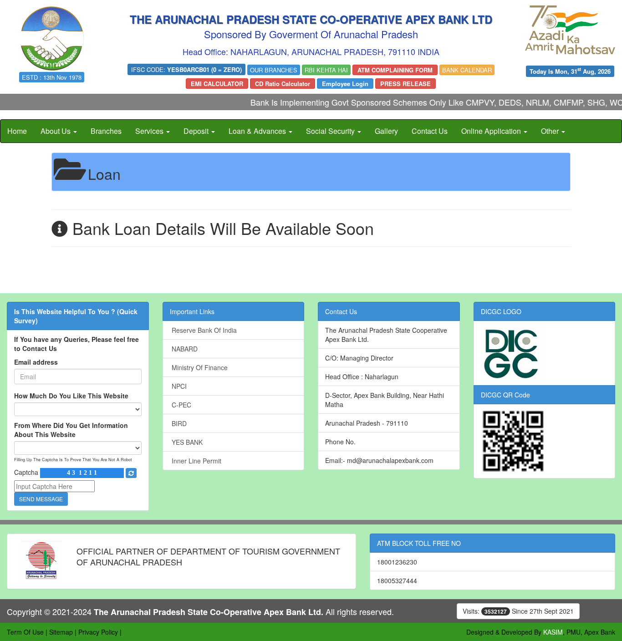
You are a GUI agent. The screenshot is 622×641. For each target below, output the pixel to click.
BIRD (178, 423)
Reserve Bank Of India (203, 330)
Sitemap (61, 631)
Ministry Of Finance (199, 367)
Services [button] (150, 131)
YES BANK (186, 442)
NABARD (184, 348)
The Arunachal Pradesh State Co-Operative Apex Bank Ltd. (208, 612)
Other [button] (551, 131)
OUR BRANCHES (273, 70)
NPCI (178, 386)
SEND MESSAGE (41, 499)
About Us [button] (56, 131)
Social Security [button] (331, 131)
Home (17, 131)
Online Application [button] (492, 131)
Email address (36, 361)
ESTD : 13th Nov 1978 (52, 77)
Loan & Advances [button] (258, 131)
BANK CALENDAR (467, 70)
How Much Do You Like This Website (71, 395)
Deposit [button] (197, 131)
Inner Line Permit (195, 460)
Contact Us (430, 131)
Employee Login (345, 83)
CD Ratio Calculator (282, 83)
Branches (106, 131)
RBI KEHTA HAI (326, 70)
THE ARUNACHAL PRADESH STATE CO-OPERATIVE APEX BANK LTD (311, 19)
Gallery (386, 131)
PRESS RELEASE (405, 83)
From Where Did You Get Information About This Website (71, 430)
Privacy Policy (98, 631)
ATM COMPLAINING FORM (395, 70)
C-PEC (180, 404)
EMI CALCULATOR (217, 83)
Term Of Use (25, 631)
